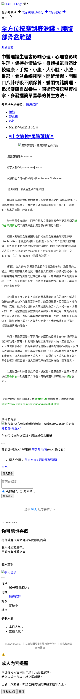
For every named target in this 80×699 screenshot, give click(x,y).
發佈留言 (8, 496)
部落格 (13, 116)
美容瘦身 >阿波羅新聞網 (41, 459)
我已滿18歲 (9, 691)
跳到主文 (7, 47)
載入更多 (8, 473)
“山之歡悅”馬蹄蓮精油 (31, 136)
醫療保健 (32, 104)
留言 (44, 449)
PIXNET (17, 643)
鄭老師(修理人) (11, 428)
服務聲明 (40, 647)
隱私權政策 (66, 643)
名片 (12, 121)
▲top (4, 466)
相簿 (12, 112)
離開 (21, 691)
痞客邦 (36, 449)
